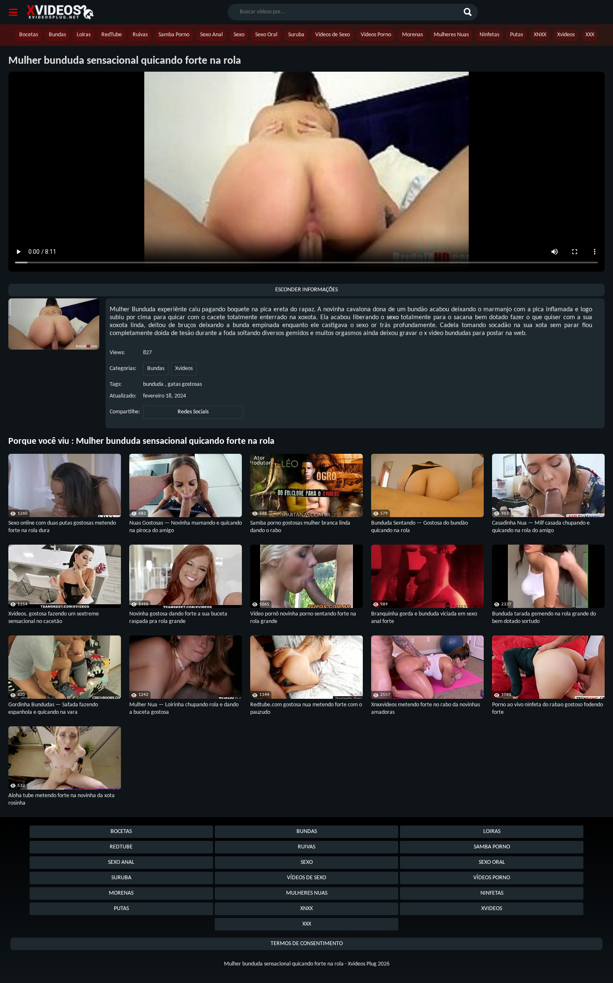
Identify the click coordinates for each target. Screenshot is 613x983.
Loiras (83, 35)
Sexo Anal (211, 35)
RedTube (111, 35)
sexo (393, 317)
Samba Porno (173, 35)
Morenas (412, 35)
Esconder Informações (306, 290)
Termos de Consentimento (307, 943)
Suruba (296, 35)
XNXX (540, 35)
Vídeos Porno (376, 35)
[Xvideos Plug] (60, 12)
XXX (589, 35)
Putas (516, 35)
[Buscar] (469, 12)
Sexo (239, 35)
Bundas (57, 35)
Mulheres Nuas (451, 35)
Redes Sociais (193, 412)
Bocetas (28, 35)
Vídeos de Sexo (332, 35)
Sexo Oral (266, 35)
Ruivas (140, 35)
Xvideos (566, 35)
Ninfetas (489, 35)
